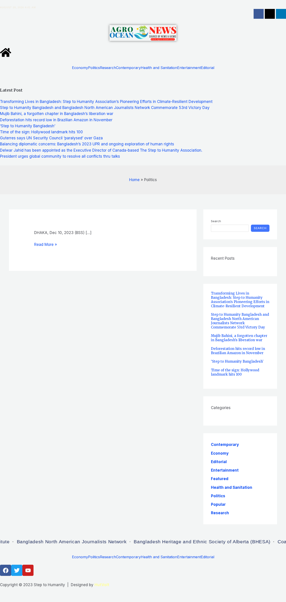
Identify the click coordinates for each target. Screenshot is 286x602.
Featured (219, 479)
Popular (218, 504)
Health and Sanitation (159, 67)
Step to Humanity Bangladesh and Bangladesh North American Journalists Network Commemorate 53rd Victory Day (105, 107)
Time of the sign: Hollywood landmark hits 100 (41, 132)
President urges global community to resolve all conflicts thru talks (60, 156)
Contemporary (128, 67)
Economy (80, 67)
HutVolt (102, 585)
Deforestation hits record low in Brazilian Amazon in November (56, 120)
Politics (94, 67)
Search (216, 221)
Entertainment (189, 67)
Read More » (45, 245)
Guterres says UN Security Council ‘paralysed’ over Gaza (51, 138)
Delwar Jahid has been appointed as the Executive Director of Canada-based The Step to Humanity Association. (101, 150)
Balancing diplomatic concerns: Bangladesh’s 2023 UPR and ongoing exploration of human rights (87, 144)
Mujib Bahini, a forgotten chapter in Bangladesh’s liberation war (56, 113)
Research (108, 67)
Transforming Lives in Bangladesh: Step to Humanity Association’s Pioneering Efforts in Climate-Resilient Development (106, 101)
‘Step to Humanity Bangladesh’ (27, 126)
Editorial (207, 67)
